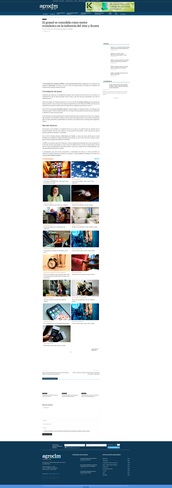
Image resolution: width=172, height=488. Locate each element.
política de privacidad (76, 447)
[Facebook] (120, 1)
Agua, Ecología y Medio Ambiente (72, 13)
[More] (59, 34)
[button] (128, 13)
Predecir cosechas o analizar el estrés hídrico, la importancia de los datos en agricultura (86, 373)
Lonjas (75, 0)
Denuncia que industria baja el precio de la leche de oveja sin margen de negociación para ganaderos (55, 373)
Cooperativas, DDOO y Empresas (86, 13)
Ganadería (52, 14)
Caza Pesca (116, 13)
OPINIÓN (106, 43)
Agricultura (45, 14)
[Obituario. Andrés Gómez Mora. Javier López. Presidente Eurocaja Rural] (106, 68)
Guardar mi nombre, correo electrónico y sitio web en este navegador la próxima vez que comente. (67, 431)
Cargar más (116, 98)
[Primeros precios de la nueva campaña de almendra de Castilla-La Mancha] (71, 388)
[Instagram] (122, 1)
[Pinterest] (50, 34)
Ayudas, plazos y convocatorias (58, 0)
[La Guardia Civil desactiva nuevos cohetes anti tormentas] (75, 473)
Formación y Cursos (69, 0)
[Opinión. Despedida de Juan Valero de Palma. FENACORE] (106, 74)
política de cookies (125, 485)
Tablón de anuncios (81, 0)
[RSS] (124, 1)
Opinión (88, 0)
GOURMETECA (108, 81)
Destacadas (48, 17)
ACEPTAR (86, 487)
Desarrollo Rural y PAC (60, 13)
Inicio (43, 17)
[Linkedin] (56, 34)
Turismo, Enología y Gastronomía (99, 13)
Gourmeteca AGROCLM (95, 0)
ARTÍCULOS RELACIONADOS (50, 378)
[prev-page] (43, 399)
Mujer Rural (110, 13)
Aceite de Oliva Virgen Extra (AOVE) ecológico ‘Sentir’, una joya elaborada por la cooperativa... (118, 86)
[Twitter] (126, 1)
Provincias (123, 14)
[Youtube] (129, 1)
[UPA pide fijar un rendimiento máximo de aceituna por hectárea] (51, 388)
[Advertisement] (71, 355)
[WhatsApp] (53, 34)
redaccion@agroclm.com (53, 473)
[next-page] (45, 399)
